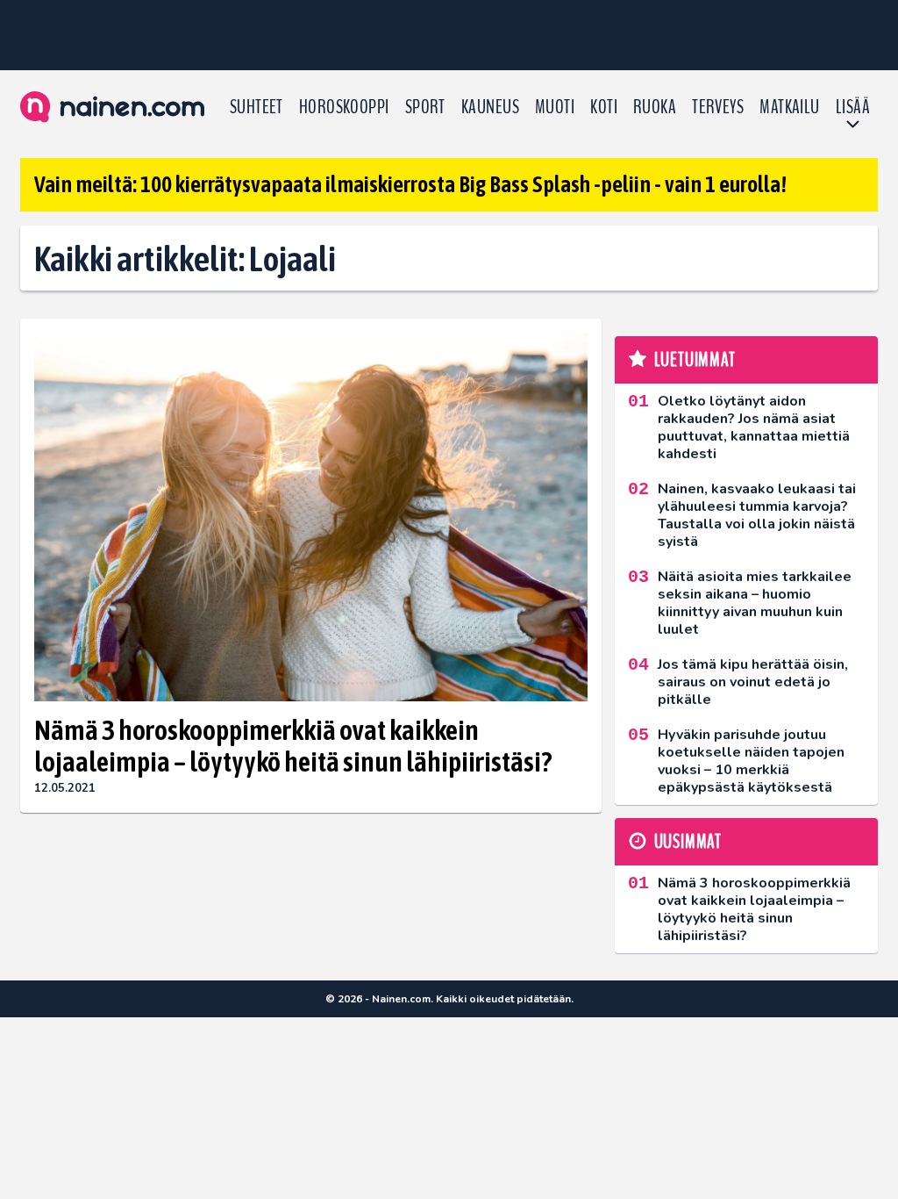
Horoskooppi (344, 107)
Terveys (718, 107)
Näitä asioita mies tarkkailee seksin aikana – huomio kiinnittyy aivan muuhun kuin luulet (755, 603)
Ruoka (654, 107)
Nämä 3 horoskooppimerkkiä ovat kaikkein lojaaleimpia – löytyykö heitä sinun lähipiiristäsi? (293, 746)
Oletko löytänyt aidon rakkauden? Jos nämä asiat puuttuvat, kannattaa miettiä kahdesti (754, 427)
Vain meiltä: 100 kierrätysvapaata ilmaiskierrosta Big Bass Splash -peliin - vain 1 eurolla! (410, 184)
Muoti (554, 107)
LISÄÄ (853, 107)
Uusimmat (688, 842)
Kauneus (490, 107)
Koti (603, 107)
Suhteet (256, 107)
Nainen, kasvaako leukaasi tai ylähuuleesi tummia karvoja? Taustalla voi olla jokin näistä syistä (757, 515)
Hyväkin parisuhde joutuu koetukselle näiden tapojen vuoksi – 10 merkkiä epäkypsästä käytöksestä (751, 761)
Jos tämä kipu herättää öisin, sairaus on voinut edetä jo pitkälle (753, 682)
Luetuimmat (695, 360)
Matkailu (789, 107)
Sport (425, 107)
